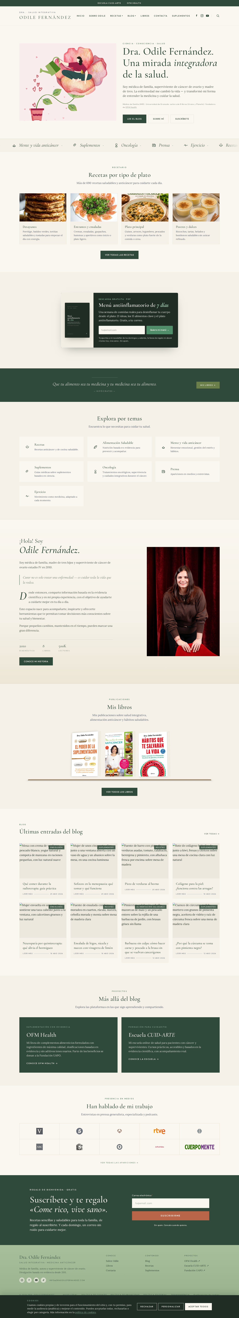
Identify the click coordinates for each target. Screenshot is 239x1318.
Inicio (81, 15)
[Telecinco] (79, 1131)
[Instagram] (202, 15)
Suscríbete (182, 118)
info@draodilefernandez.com (67, 1280)
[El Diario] (119, 1147)
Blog (132, 15)
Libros (145, 15)
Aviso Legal (70, 1295)
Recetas (116, 15)
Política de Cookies (94, 1295)
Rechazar (146, 1306)
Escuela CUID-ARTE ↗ (196, 1265)
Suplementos (181, 15)
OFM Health (134, 3)
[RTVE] (159, 1131)
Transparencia (180, 1295)
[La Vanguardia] (39, 1131)
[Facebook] (196, 15)
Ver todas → (212, 834)
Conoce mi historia (36, 661)
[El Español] (79, 1147)
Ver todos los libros (119, 792)
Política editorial (155, 1295)
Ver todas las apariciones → (119, 1163)
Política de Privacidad (125, 1295)
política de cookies (85, 1312)
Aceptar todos (198, 1306)
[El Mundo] (199, 1131)
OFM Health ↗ (192, 1261)
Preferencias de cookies (207, 1295)
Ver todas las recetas (119, 254)
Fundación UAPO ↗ (194, 1270)
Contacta (160, 15)
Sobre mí (158, 118)
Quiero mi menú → (159, 329)
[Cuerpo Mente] (199, 1147)
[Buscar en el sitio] (217, 15)
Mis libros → (208, 385)
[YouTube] (207, 15)
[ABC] (39, 1147)
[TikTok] (43, 1280)
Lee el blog (134, 118)
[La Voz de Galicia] (159, 1147)
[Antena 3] (119, 1131)
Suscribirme (170, 1215)
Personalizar (171, 1306)
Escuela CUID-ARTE (109, 3)
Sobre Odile (97, 15)
